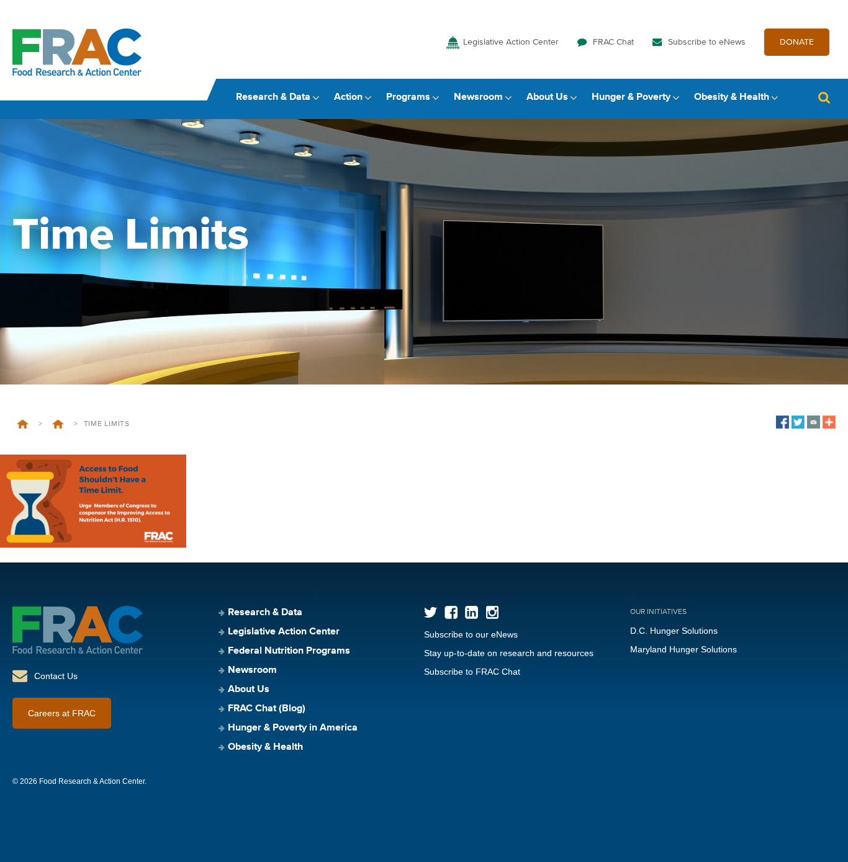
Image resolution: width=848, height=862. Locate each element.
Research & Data (273, 97)
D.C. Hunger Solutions (674, 631)
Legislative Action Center (511, 42)
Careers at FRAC (62, 713)
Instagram (491, 612)
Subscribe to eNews (707, 42)
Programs (408, 97)
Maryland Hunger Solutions (683, 649)
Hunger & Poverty (631, 97)
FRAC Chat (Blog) (266, 709)
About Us (547, 97)
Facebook (451, 612)
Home (22, 424)
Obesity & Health (731, 97)
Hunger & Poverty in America (293, 728)
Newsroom (478, 97)
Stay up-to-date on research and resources (508, 653)
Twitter (430, 612)
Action (348, 97)
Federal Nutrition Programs (289, 651)
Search (824, 98)
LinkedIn (471, 612)
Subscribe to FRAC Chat (472, 672)
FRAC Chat (613, 42)
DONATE (797, 42)
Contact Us (56, 676)
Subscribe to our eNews (471, 634)
